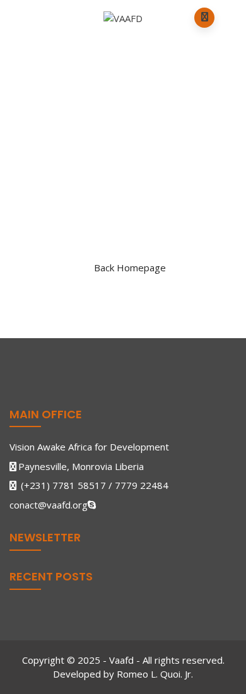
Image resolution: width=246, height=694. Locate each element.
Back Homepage (130, 267)
